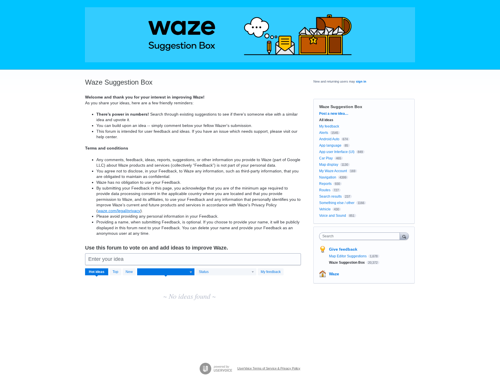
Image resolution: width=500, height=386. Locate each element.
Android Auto (329, 139)
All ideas (326, 120)
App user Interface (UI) (336, 152)
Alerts (323, 133)
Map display (328, 165)
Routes (324, 190)
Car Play (326, 158)
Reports (325, 184)
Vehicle (325, 209)
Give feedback (343, 249)
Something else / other (336, 203)
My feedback (271, 272)
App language (330, 145)
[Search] (404, 236)
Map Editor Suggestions (348, 256)
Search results (330, 196)
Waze (334, 274)
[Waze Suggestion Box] (250, 34)
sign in (361, 81)
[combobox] (361, 236)
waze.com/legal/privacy (119, 210)
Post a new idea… (333, 114)
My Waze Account (333, 171)
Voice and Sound (332, 216)
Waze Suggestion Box (347, 263)
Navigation (327, 177)
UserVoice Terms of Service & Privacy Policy (268, 368)
